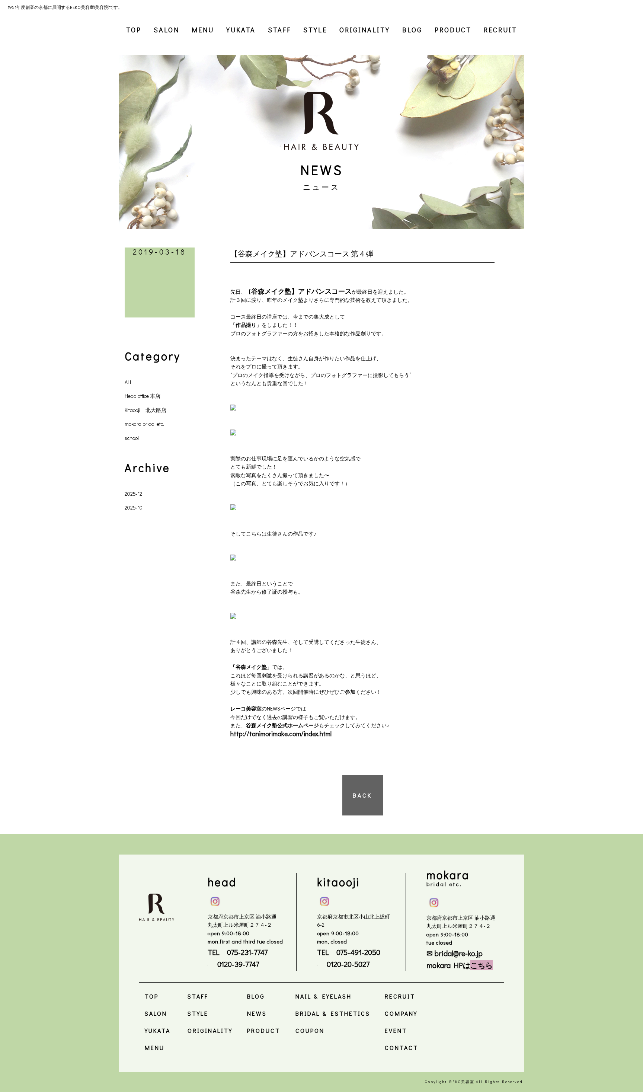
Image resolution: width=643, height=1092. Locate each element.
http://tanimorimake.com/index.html (281, 733)
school (132, 437)
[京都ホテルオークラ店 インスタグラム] (433, 901)
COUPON (309, 1030)
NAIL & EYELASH (323, 996)
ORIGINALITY (364, 29)
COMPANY (401, 1013)
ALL (128, 382)
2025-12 (133, 493)
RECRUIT (500, 29)
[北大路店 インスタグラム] (324, 900)
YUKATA (241, 29)
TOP (133, 29)
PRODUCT (453, 29)
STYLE (315, 29)
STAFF (279, 29)
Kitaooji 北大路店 (145, 410)
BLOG (412, 29)
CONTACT (401, 1047)
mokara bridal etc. (144, 423)
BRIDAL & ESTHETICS (332, 1013)
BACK (362, 795)
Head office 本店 (142, 395)
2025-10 (134, 507)
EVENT (396, 1030)
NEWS (257, 1013)
